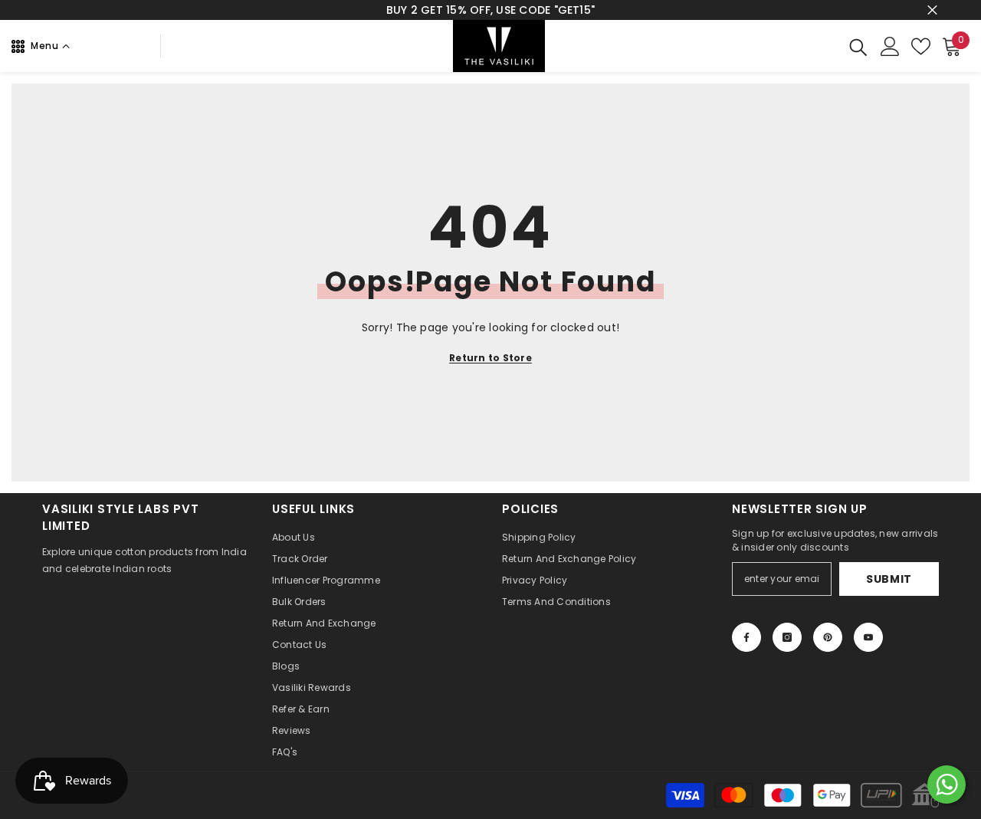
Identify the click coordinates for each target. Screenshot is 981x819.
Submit (889, 579)
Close (932, 10)
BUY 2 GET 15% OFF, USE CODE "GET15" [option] (490, 10)
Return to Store (490, 357)
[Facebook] (746, 637)
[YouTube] (868, 637)
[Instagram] (787, 637)
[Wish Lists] (920, 46)
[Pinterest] (827, 637)
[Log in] (890, 46)
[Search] (858, 46)
